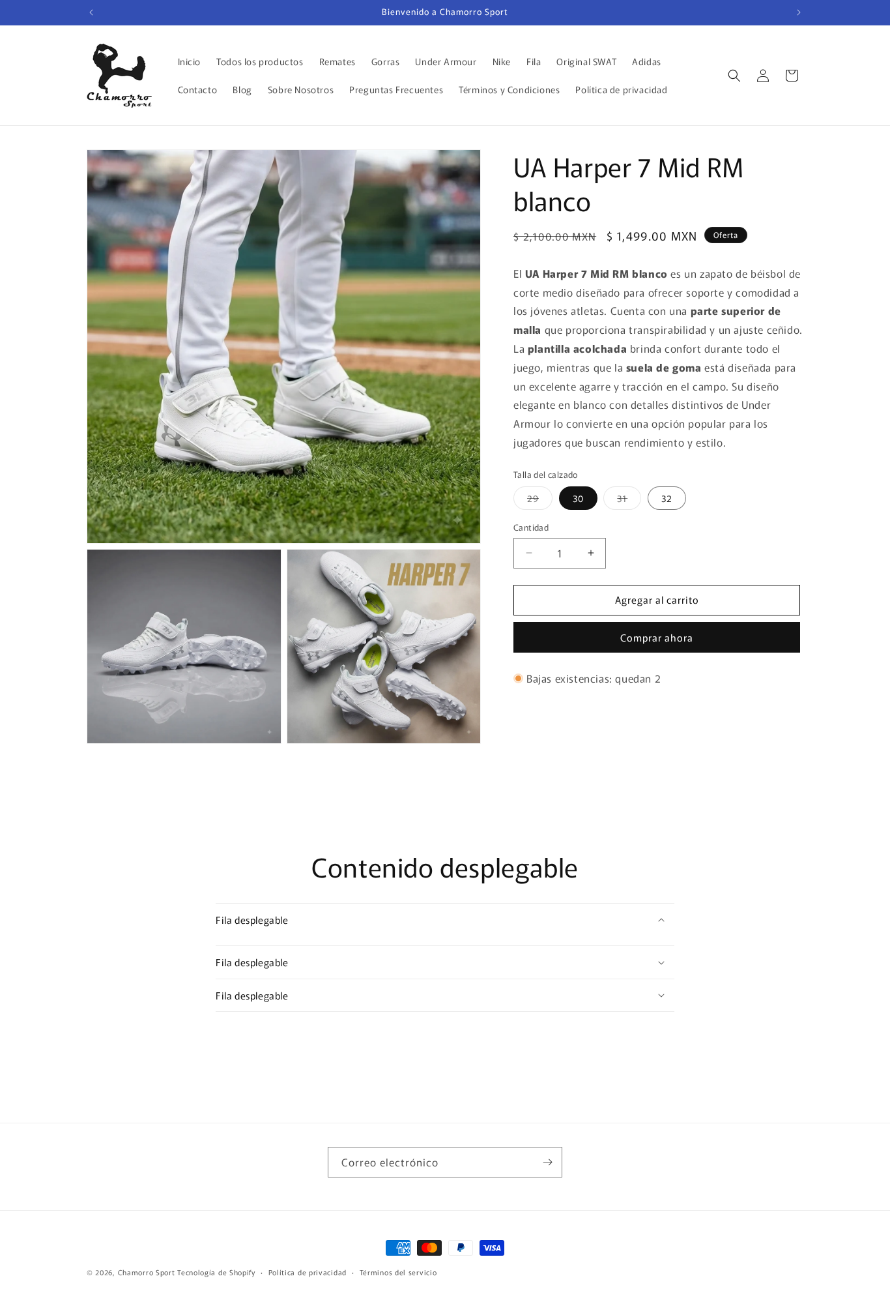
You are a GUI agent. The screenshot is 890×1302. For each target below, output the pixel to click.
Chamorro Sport (146, 1272)
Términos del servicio (398, 1272)
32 (666, 498)
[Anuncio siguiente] (798, 12)
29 (540, 500)
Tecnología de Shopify (216, 1272)
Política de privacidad (307, 1272)
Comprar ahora (656, 637)
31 (629, 500)
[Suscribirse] (547, 1162)
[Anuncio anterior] (91, 12)
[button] (734, 75)
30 (578, 498)
